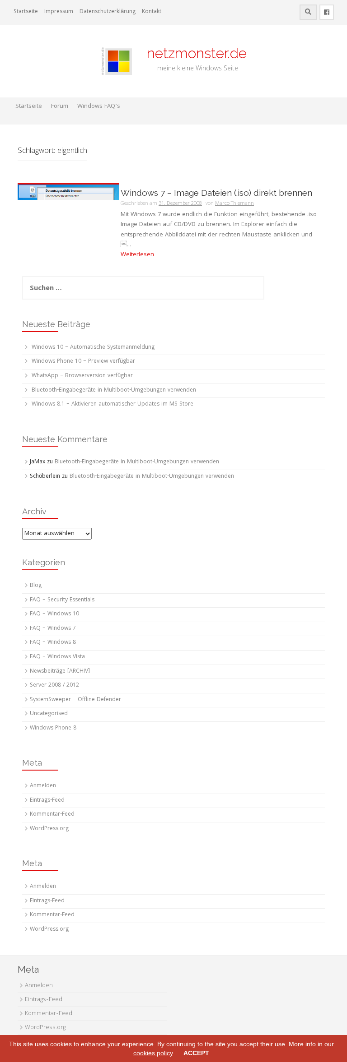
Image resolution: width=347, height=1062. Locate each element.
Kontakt (151, 12)
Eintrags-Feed (47, 800)
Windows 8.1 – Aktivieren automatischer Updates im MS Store (112, 404)
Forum (59, 106)
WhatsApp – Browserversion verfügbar (82, 376)
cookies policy (153, 1053)
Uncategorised (49, 714)
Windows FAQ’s (98, 106)
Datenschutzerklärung (108, 12)
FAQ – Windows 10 (54, 614)
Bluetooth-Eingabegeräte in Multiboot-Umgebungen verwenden (114, 390)
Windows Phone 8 (53, 728)
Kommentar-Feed (52, 814)
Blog (36, 586)
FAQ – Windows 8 (53, 642)
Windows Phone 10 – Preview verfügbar (83, 361)
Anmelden (43, 786)
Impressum (58, 12)
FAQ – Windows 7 (53, 628)
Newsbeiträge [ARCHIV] (60, 671)
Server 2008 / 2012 (54, 685)
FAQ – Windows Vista (57, 657)
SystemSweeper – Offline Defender (75, 700)
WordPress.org (49, 829)
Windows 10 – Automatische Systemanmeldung (93, 347)
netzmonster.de (191, 53)
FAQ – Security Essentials (62, 600)
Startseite (26, 12)
